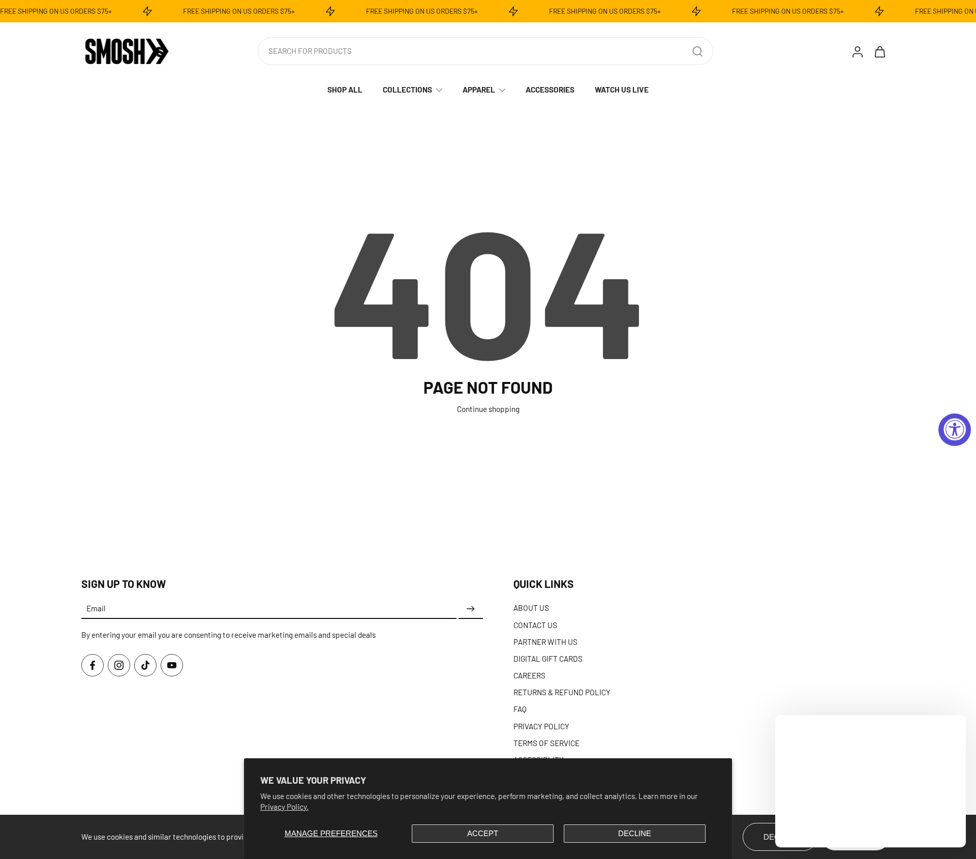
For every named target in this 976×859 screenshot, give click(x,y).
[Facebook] (92, 665)
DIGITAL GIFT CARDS (548, 658)
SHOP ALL (344, 89)
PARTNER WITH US (545, 641)
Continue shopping (488, 408)
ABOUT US (531, 607)
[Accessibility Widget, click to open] (954, 429)
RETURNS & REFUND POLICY (562, 692)
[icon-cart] (879, 51)
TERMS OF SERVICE (546, 743)
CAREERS (529, 675)
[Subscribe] (471, 609)
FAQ (520, 709)
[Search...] (697, 51)
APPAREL (479, 89)
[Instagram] (119, 665)
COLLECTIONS (407, 89)
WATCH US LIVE (622, 89)
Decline (634, 833)
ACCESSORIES (550, 89)
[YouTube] (172, 665)
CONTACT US (535, 624)
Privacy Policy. (284, 806)
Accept (482, 833)
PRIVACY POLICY (541, 726)
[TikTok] (145, 665)
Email (96, 608)
